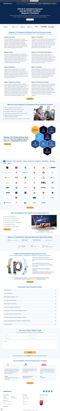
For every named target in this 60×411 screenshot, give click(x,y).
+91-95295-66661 (14, 398)
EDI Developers (25, 404)
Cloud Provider (19, 161)
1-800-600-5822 (6, 398)
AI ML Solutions (25, 396)
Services (39, 3)
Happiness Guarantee (41, 278)
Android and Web (9, 161)
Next (56, 27)
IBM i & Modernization (47, 3)
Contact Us (30, 19)
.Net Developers (25, 401)
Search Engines (52, 161)
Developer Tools (30, 161)
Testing (9, 163)
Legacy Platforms (38, 161)
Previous (10, 27)
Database (24, 161)
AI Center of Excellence (32, 3)
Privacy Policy (42, 399)
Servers (5, 163)
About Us (54, 3)
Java (23, 400)
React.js (24, 402)
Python (24, 399)
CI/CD (14, 161)
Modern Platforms (45, 161)
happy (29, 355)
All (4, 161)
